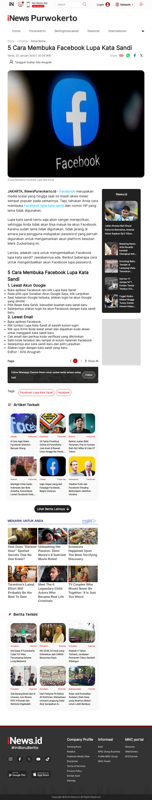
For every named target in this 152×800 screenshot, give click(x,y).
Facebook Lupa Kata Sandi (36, 392)
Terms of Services (76, 766)
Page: (11, 361)
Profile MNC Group (108, 756)
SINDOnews (131, 751)
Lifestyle (23, 41)
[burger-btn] (141, 4)
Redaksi (71, 751)
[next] (86, 361)
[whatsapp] (128, 55)
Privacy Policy (74, 770)
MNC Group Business (109, 751)
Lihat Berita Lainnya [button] (51, 509)
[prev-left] (71, 361)
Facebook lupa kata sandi (44, 206)
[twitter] (141, 55)
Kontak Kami (73, 775)
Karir (100, 746)
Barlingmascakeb (67, 31)
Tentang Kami (74, 746)
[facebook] (135, 55)
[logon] (11, 4)
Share (113, 55)
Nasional (93, 31)
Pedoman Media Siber (78, 756)
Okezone (130, 746)
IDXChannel (131, 756)
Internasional (117, 31)
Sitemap (71, 780)
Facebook (67, 191)
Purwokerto (37, 31)
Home (16, 31)
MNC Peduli (104, 761)
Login (100, 4)
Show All (93, 361)
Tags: (11, 391)
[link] (121, 55)
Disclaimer (72, 761)
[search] (84, 4)
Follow (88, 375)
